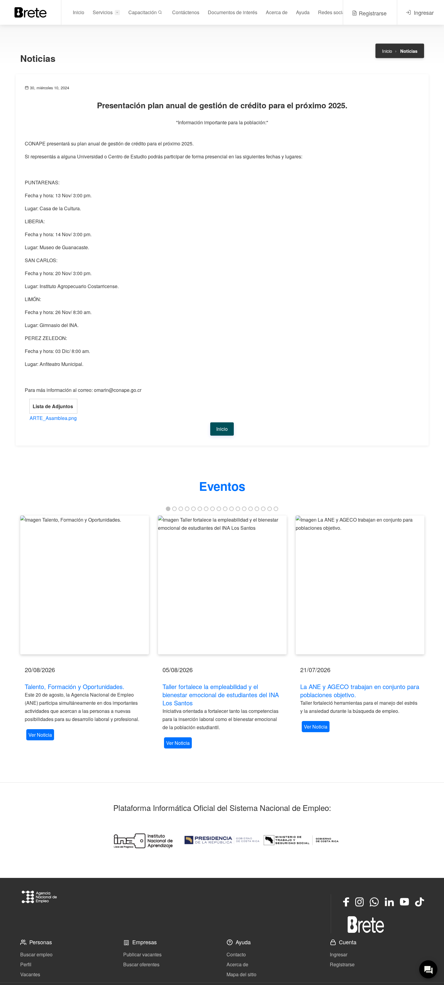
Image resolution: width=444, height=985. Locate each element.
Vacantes (30, 974)
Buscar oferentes (141, 964)
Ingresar (338, 954)
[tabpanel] (84, 629)
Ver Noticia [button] (40, 734)
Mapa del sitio (241, 974)
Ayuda (303, 12)
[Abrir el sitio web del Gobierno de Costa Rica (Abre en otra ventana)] (222, 840)
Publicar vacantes (142, 954)
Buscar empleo (36, 954)
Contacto (236, 954)
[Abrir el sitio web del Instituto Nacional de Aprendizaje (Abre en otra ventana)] (142, 840)
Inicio (78, 12)
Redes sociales (334, 12)
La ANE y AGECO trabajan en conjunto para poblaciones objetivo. (359, 690)
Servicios (103, 12)
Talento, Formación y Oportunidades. (74, 686)
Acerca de (277, 12)
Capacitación (143, 12)
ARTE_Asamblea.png (53, 418)
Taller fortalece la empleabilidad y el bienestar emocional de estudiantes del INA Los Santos (220, 694)
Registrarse (342, 964)
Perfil (25, 964)
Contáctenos (185, 12)
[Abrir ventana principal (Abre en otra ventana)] (365, 924)
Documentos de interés (232, 12)
